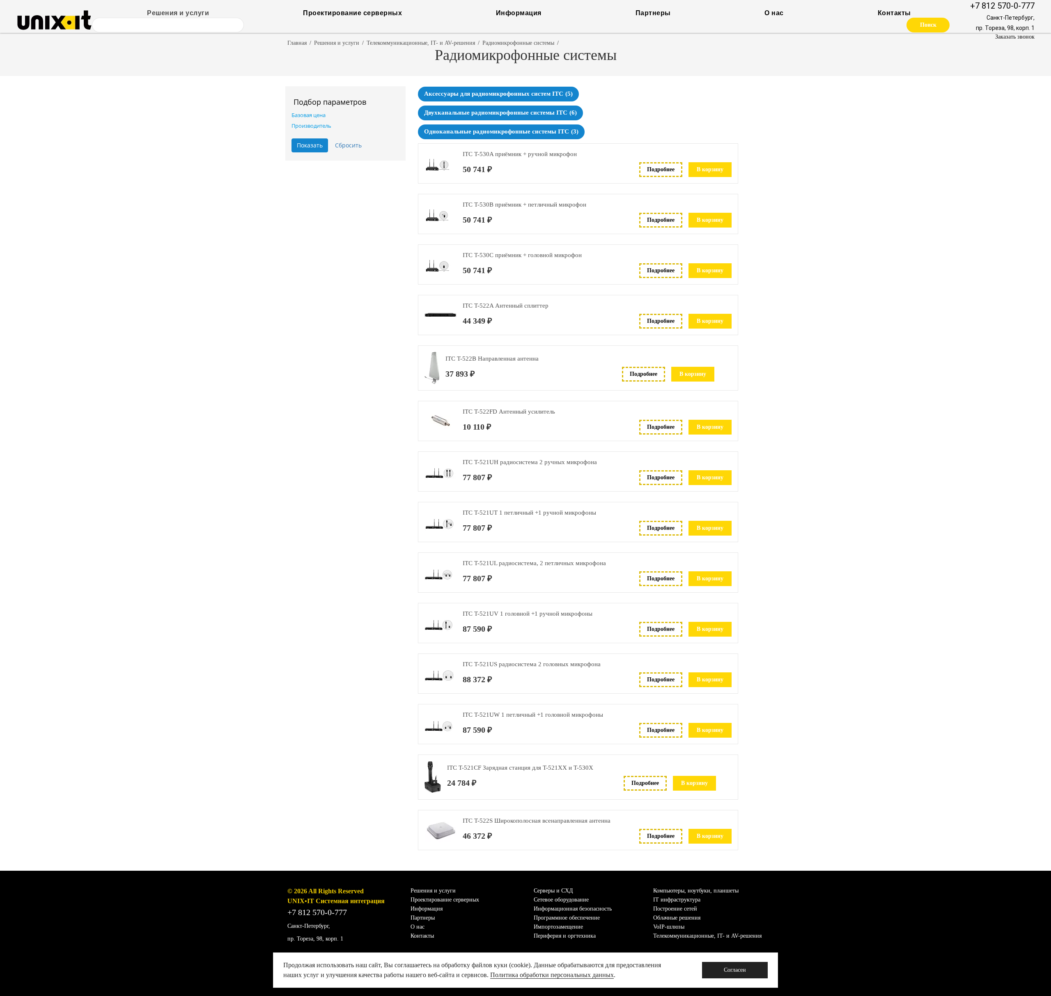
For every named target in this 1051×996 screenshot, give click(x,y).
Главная (297, 43)
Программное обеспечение (567, 918)
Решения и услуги (178, 12)
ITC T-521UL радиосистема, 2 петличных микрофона (534, 563)
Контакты (894, 12)
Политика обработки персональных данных (552, 974)
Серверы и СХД (553, 891)
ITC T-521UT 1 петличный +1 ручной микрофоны (529, 512)
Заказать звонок (1015, 37)
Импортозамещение (558, 927)
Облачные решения (676, 918)
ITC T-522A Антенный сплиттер (505, 305)
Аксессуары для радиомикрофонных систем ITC (498, 93)
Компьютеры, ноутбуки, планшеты (696, 891)
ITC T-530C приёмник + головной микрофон (522, 255)
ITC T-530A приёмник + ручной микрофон (520, 154)
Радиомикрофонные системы (518, 43)
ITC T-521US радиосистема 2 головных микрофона (532, 664)
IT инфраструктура (676, 900)
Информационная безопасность (573, 909)
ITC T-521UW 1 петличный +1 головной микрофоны (533, 714)
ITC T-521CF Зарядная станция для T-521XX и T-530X (520, 767)
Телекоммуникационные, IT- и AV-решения (421, 43)
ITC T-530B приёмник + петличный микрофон (524, 204)
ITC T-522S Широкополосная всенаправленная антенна (536, 820)
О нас (774, 12)
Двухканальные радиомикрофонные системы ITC (500, 112)
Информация (519, 12)
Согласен (735, 970)
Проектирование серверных (352, 12)
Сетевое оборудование (561, 900)
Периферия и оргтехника (565, 936)
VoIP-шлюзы (668, 927)
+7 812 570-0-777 (1002, 6)
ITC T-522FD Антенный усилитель (509, 411)
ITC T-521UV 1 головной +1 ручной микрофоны (527, 613)
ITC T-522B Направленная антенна (492, 358)
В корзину (710, 169)
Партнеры (653, 12)
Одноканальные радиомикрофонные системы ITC (501, 131)
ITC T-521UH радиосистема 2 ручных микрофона (530, 462)
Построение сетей (675, 909)
